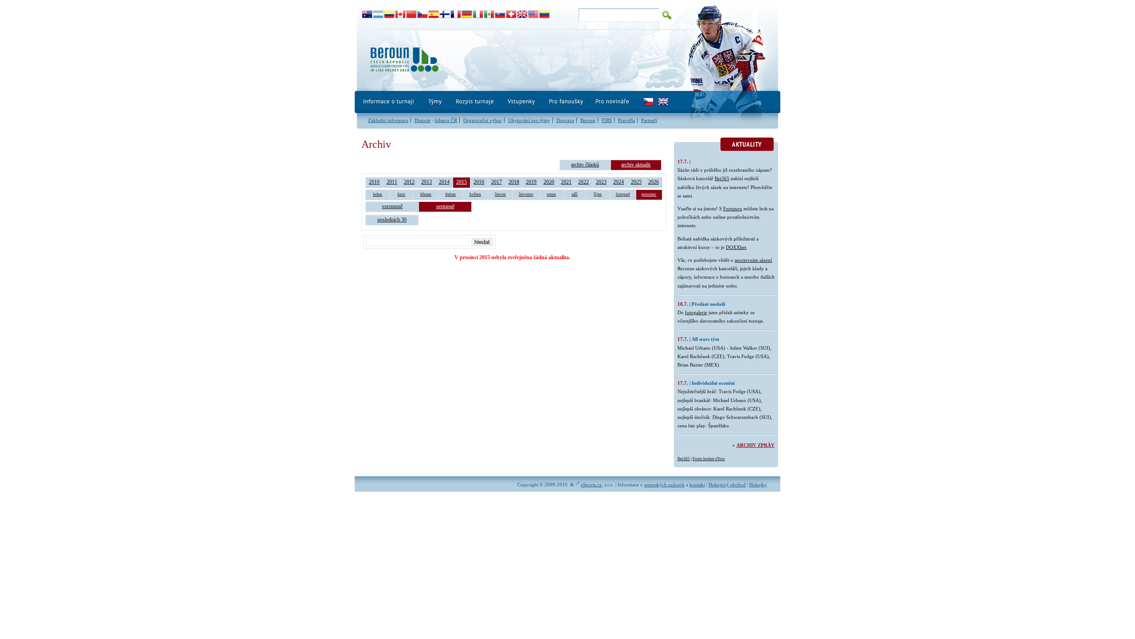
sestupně (445, 206)
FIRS (607, 120)
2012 (409, 182)
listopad (623, 194)
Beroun (587, 120)
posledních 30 (392, 220)
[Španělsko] (433, 14)
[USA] (533, 14)
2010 (374, 182)
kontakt (697, 484)
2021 (566, 182)
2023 (601, 182)
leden (377, 194)
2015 (461, 182)
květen (475, 194)
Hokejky (758, 484)
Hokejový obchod (727, 484)
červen (500, 194)
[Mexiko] (489, 14)
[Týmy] (435, 102)
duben (450, 194)
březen (425, 194)
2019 (531, 182)
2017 (496, 182)
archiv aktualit (635, 165)
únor (401, 194)
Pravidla (626, 120)
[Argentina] (378, 14)
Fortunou (732, 208)
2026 (653, 182)
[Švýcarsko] (511, 14)
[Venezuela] (544, 14)
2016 (479, 182)
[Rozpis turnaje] (475, 102)
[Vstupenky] (521, 102)
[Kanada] (400, 14)
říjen (598, 194)
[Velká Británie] (522, 14)
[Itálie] (478, 14)
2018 (514, 182)
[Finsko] (444, 14)
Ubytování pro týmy (529, 120)
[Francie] (456, 14)
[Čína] (411, 14)
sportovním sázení (753, 260)
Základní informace (388, 120)
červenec (526, 194)
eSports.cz (591, 484)
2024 (618, 182)
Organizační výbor (482, 120)
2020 (549, 182)
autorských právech (664, 484)
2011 (392, 182)
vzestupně (392, 206)
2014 (444, 182)
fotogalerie (696, 312)
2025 (636, 182)
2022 (583, 182)
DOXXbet (736, 247)
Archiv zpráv (755, 445)
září (574, 194)
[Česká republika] (422, 14)
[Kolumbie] (389, 14)
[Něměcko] (467, 14)
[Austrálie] (367, 14)
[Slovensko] (500, 14)
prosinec (649, 194)
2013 (426, 182)
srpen (551, 194)
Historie (423, 120)
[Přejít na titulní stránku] (516, 60)
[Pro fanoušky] (566, 102)
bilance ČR (446, 120)
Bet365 (722, 178)
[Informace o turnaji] (388, 102)
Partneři (649, 120)
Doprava (565, 120)
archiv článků (585, 165)
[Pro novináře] (612, 102)
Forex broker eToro (709, 459)
